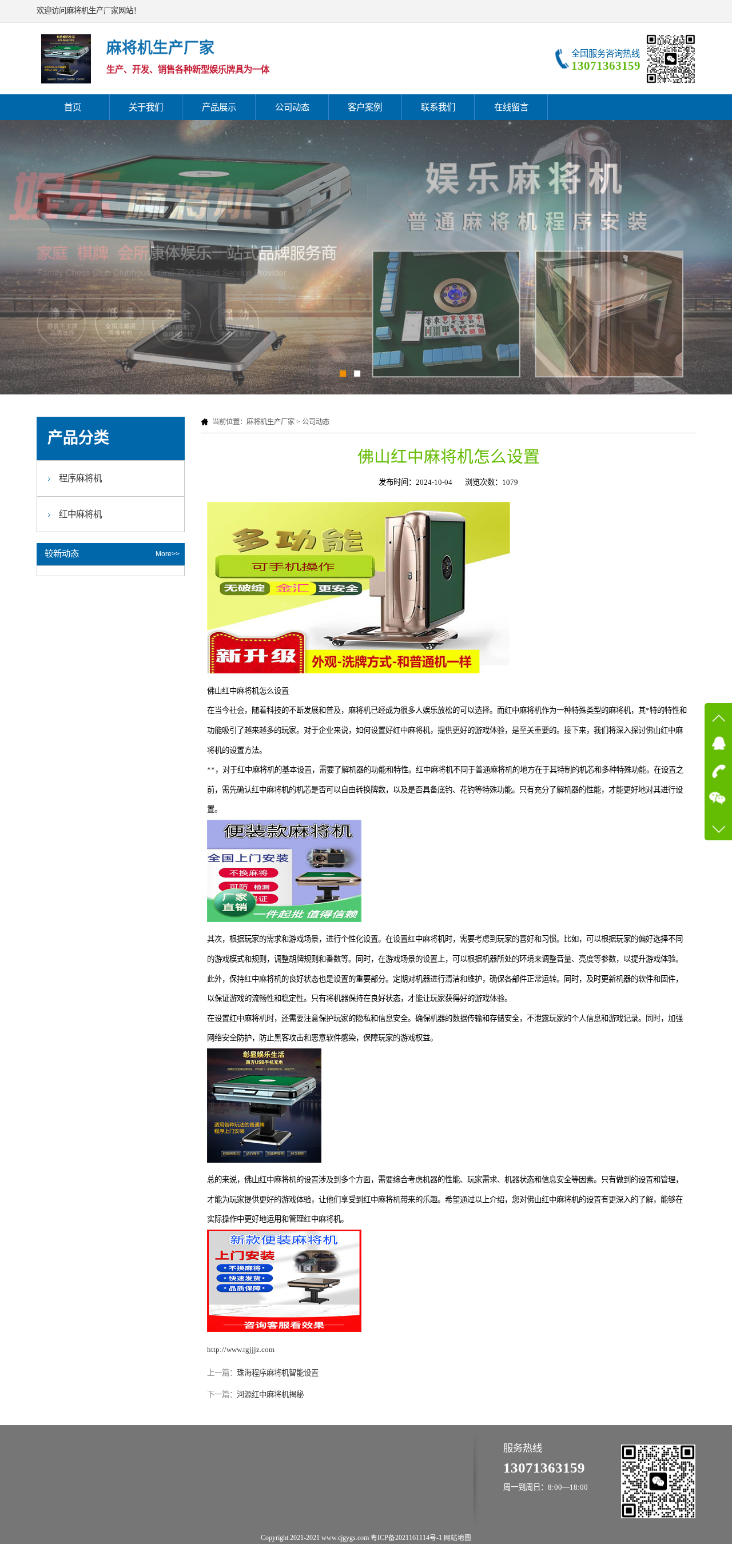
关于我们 (146, 107)
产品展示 (219, 107)
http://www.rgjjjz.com (240, 1349)
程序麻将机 (80, 478)
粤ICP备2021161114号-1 (406, 1537)
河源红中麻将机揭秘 (270, 1394)
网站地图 (457, 1537)
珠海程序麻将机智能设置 (278, 1373)
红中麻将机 (80, 514)
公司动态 (292, 107)
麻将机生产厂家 (270, 422)
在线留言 (511, 107)
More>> (168, 553)
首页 (72, 107)
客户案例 (365, 107)
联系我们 (438, 107)
